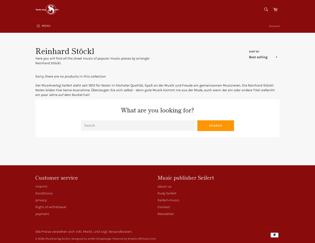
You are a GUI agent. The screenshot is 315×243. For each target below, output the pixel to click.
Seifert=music (168, 200)
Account (274, 26)
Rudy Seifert (167, 193)
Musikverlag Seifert (57, 238)
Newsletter (166, 214)
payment (42, 214)
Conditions (44, 193)
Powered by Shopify (124, 238)
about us (164, 186)
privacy (40, 200)
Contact (164, 207)
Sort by (254, 51)
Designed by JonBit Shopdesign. (91, 238)
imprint (41, 186)
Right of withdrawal (50, 207)
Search (215, 125)
